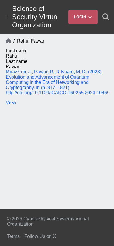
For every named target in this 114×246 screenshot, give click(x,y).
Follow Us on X (40, 236)
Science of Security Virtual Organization (35, 17)
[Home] (8, 41)
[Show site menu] (6, 17)
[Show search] (105, 16)
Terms (13, 236)
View (11, 102)
